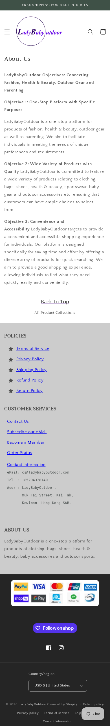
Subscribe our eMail (27, 432)
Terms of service (56, 713)
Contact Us (18, 421)
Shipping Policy (31, 369)
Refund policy (93, 704)
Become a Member (26, 442)
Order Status (19, 452)
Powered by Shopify (62, 704)
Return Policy (29, 390)
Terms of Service (33, 348)
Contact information (57, 721)
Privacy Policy (30, 359)
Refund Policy (30, 380)
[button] (7, 32)
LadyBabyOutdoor (32, 704)
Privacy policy (28, 713)
